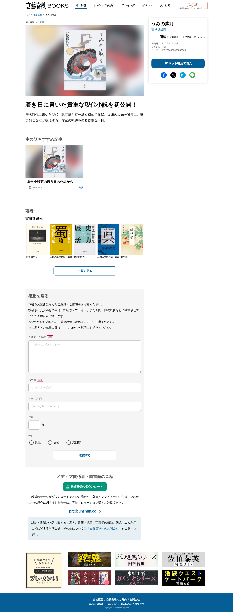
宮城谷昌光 (158, 29)
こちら (67, 327)
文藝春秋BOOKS (46, 5)
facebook (164, 75)
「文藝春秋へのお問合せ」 (104, 528)
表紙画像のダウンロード (87, 486)
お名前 (32, 380)
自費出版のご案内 (116, 599)
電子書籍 (37, 15)
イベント (147, 5)
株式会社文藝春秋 (96, 604)
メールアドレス (37, 398)
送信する (85, 455)
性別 (30, 436)
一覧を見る (85, 270)
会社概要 (98, 599)
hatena (183, 75)
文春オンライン (112, 604)
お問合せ (135, 599)
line (192, 75)
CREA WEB (139, 604)
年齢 (30, 417)
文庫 (42, 22)
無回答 (76, 442)
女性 (56, 442)
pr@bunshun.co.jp (85, 511)
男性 (38, 442)
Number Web (126, 604)
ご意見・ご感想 (37, 337)
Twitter (173, 75)
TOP (27, 15)
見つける (165, 5)
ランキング (128, 5)
